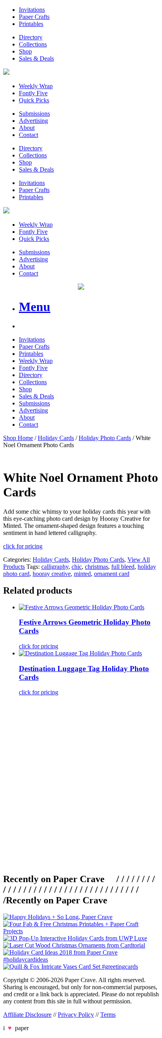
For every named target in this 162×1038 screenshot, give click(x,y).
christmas (96, 566)
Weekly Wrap (36, 86)
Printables (31, 23)
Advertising (33, 120)
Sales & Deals (36, 58)
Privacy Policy (76, 1014)
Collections (33, 44)
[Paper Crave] (6, 72)
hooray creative (52, 573)
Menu (34, 307)
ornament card (111, 573)
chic (77, 566)
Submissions (34, 113)
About (27, 127)
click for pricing (22, 546)
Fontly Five (33, 93)
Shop (25, 51)
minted (82, 573)
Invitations (32, 9)
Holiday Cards (56, 438)
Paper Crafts (34, 16)
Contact (28, 134)
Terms (108, 1014)
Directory (30, 37)
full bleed (122, 566)
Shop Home (18, 438)
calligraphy (54, 566)
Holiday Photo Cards (105, 438)
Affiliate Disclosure (27, 1014)
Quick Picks (34, 100)
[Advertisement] (81, 783)
